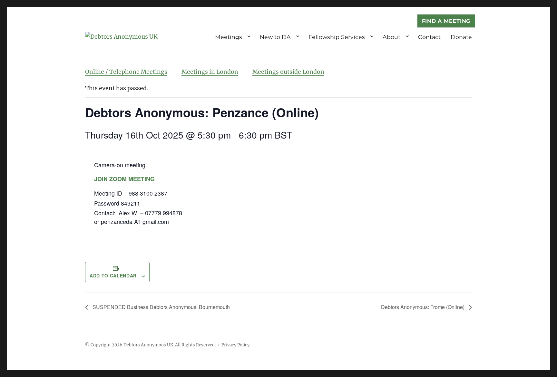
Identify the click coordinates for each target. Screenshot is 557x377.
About (391, 37)
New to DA (275, 37)
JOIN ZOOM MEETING (124, 179)
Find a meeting (446, 21)
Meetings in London (209, 71)
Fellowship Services (336, 37)
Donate (461, 37)
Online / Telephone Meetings (126, 71)
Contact (429, 37)
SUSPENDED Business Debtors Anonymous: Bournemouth (160, 307)
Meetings (228, 37)
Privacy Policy (235, 345)
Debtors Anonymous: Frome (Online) (423, 307)
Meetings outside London (288, 71)
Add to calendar (113, 275)
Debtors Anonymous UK (148, 345)
